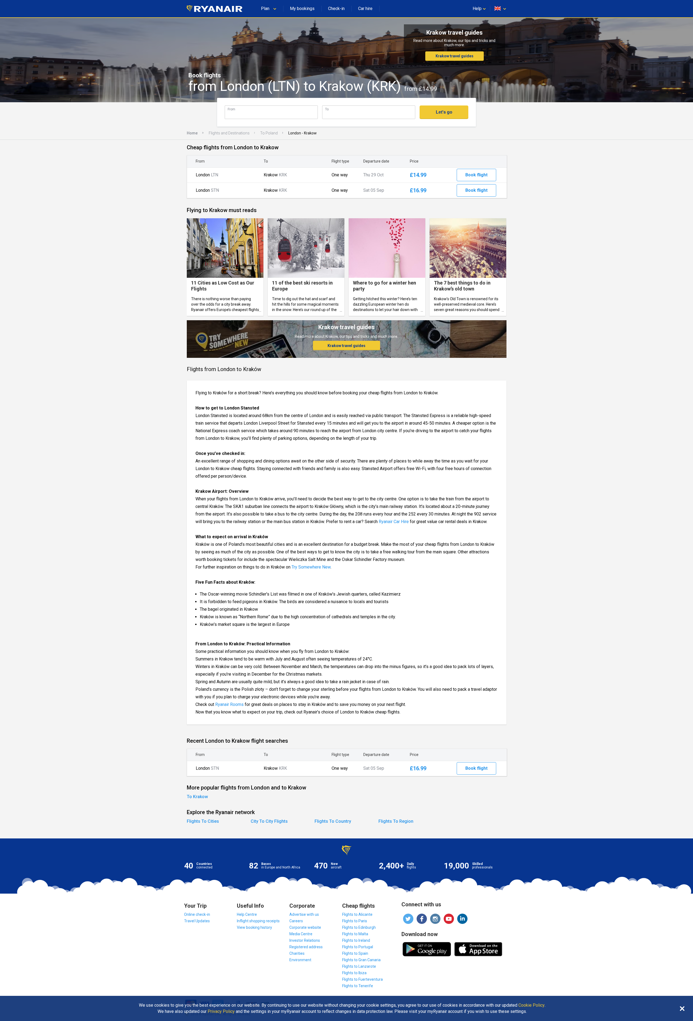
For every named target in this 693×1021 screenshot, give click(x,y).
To (327, 109)
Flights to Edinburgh (359, 927)
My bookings (302, 8)
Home (192, 133)
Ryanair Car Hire (394, 521)
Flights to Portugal (357, 947)
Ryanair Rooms (229, 704)
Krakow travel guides (454, 56)
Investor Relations (304, 940)
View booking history (254, 927)
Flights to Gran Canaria (361, 960)
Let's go (444, 112)
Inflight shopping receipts (258, 921)
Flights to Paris (354, 921)
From (231, 109)
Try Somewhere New (311, 567)
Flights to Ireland (356, 940)
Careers (296, 921)
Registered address (306, 947)
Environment (300, 960)
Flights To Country (333, 821)
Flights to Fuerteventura (362, 979)
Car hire (365, 8)
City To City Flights (269, 821)
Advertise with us (304, 914)
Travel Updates (197, 921)
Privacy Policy (221, 1011)
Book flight (476, 174)
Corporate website (305, 927)
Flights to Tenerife (357, 986)
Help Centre (247, 914)
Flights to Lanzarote (359, 966)
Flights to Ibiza (354, 973)
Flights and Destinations (229, 133)
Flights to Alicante (357, 914)
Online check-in (197, 914)
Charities (297, 953)
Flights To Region (395, 821)
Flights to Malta (355, 934)
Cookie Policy (531, 1005)
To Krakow (197, 796)
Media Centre (300, 934)
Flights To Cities (203, 821)
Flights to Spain (355, 953)
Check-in (336, 8)
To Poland (269, 133)
